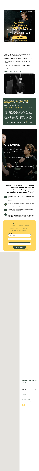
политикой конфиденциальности (23, 40)
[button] (19, 37)
